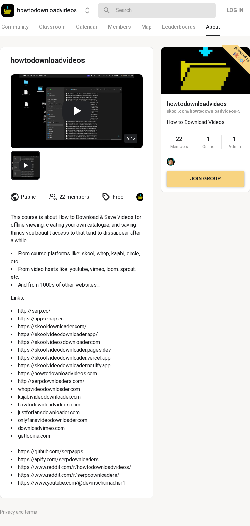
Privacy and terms (18, 512)
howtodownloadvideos (197, 103)
